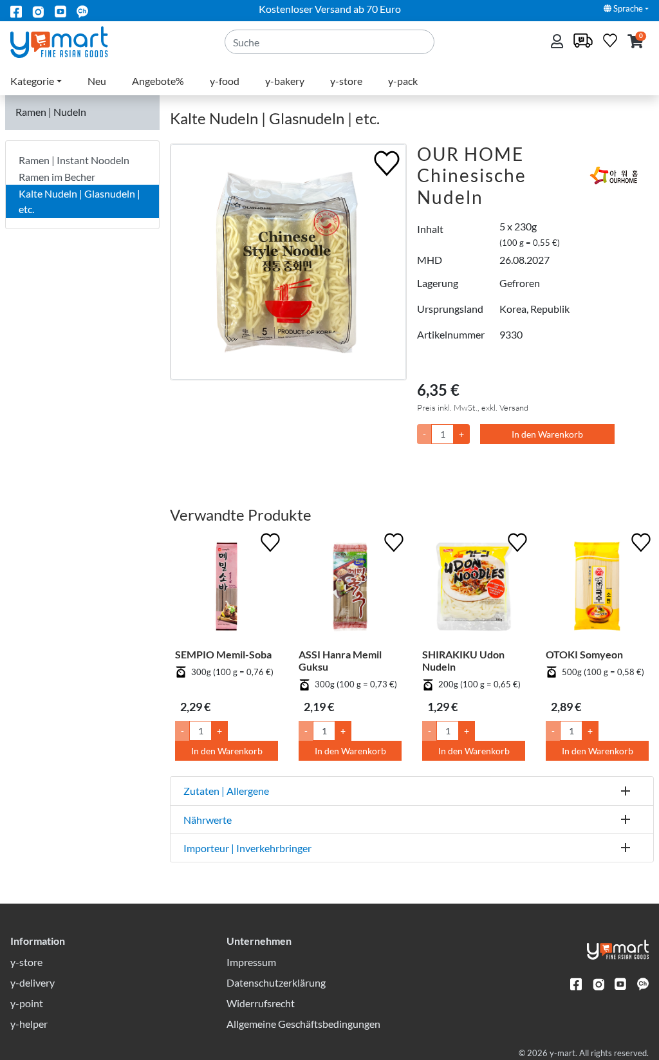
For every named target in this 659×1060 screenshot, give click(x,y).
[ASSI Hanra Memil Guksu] (350, 589)
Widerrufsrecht (261, 1003)
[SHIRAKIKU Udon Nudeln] (473, 589)
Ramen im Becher (57, 177)
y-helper (29, 1024)
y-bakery (284, 81)
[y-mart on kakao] (82, 10)
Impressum (251, 962)
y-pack (403, 81)
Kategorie (32, 81)
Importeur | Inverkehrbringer (247, 848)
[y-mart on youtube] (60, 10)
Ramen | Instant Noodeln (74, 160)
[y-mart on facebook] (16, 10)
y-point (26, 1003)
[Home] (70, 41)
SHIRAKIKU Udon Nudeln (463, 660)
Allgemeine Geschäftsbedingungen (303, 1024)
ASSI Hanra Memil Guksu (340, 660)
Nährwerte (207, 820)
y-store (346, 81)
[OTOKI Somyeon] (597, 589)
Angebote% (158, 81)
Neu (97, 81)
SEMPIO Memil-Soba (223, 654)
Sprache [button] (627, 8)
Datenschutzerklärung (276, 982)
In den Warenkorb (547, 434)
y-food (224, 81)
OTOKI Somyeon (584, 654)
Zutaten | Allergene (226, 791)
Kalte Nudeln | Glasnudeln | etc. (79, 201)
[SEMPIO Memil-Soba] (226, 589)
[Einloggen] (558, 42)
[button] (635, 42)
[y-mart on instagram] (38, 10)
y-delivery (32, 982)
